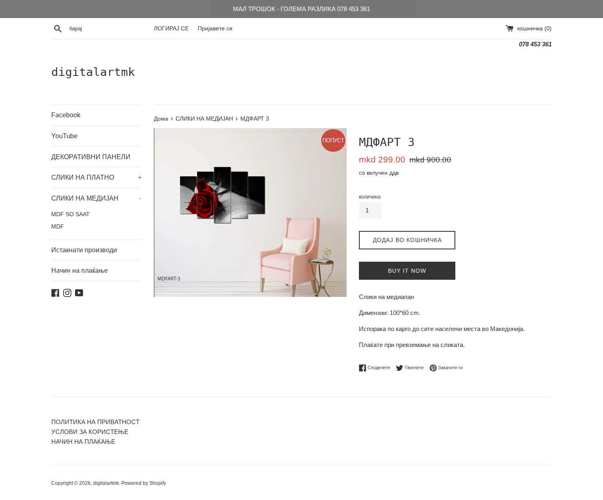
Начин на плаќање (79, 270)
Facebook (65, 115)
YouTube (64, 135)
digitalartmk (93, 72)
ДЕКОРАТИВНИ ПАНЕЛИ (90, 156)
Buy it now (407, 270)
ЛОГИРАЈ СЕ (171, 28)
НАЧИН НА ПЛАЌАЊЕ (83, 441)
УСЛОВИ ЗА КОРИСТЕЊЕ (89, 431)
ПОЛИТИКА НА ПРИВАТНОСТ (95, 421)
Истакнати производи (84, 250)
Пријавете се (215, 28)
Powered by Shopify (143, 483)
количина (370, 197)
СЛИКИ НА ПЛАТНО (96, 177)
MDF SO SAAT (70, 214)
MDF (57, 227)
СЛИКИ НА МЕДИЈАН (96, 198)
